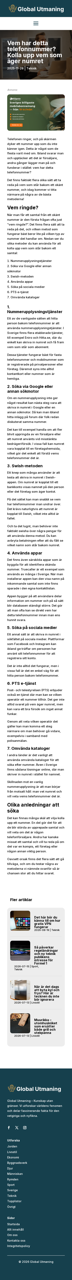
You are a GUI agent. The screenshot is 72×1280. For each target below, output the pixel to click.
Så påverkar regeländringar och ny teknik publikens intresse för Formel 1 (46, 955)
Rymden (12, 1179)
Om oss (12, 1235)
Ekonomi (13, 1157)
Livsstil (35, 1002)
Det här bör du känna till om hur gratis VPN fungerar (47, 922)
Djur (10, 1168)
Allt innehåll (15, 1229)
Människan (15, 1173)
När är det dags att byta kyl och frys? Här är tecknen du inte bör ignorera (46, 993)
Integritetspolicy (18, 1246)
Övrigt (11, 1206)
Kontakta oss (16, 1240)
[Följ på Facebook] (9, 1127)
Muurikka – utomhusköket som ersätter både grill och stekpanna (45, 1026)
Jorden (12, 1146)
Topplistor (14, 1201)
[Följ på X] (17, 1127)
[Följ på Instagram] (25, 1127)
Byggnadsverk (17, 1162)
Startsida (13, 1224)
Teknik (31, 68)
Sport (34, 966)
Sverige (12, 1190)
